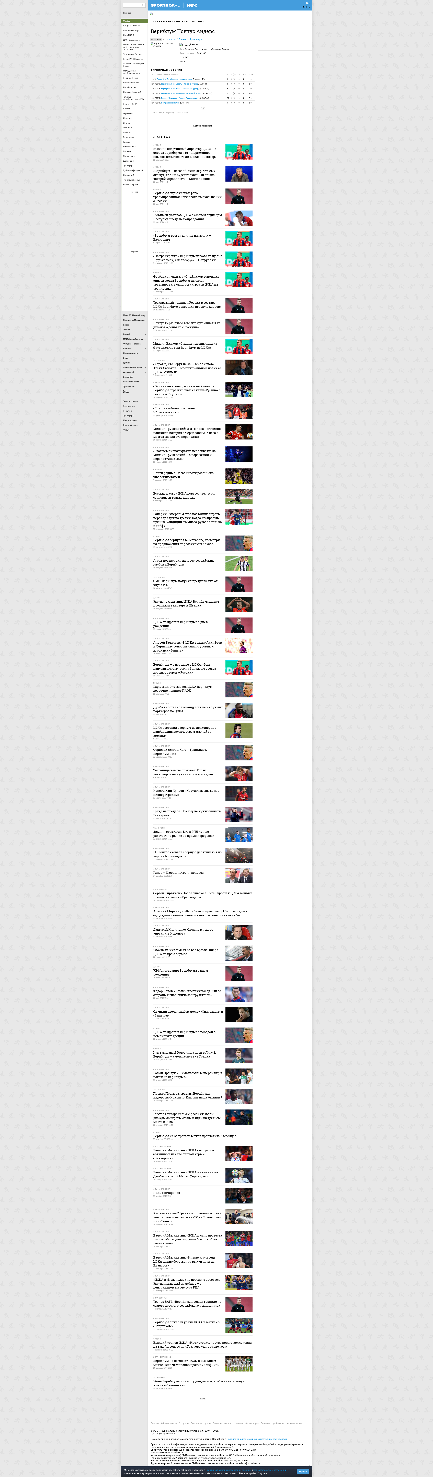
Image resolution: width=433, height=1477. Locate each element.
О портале (184, 1423)
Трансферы (196, 39)
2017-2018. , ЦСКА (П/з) (180, 89)
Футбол (126, 21)
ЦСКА (135, 243)
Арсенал (126, 257)
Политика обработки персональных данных (282, 1423)
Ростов (135, 225)
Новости (170, 39)
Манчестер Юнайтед (143, 275)
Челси (143, 294)
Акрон (126, 197)
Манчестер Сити (135, 275)
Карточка (156, 39)
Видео (182, 39)
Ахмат (135, 197)
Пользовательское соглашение (228, 1423)
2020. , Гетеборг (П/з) (178, 79)
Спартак (135, 234)
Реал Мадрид (126, 294)
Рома (135, 294)
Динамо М (135, 207)
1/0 (250, 79)
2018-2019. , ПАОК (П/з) (180, 84)
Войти (306, 7)
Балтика (143, 197)
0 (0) (233, 79)
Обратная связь (169, 1423)
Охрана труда (252, 1423)
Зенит (143, 207)
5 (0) (233, 98)
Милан (126, 284)
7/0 (250, 98)
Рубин (126, 234)
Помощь (155, 1423)
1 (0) (233, 89)
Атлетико (135, 257)
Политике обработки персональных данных (228, 1470)
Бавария (143, 257)
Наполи (135, 284)
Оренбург (126, 225)
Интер (143, 266)
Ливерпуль (126, 275)
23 (228, 98)
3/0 (250, 93)
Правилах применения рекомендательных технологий (257, 1439)
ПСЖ (143, 284)
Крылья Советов (135, 216)
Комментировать (203, 125)
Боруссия (135, 266)
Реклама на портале (201, 1423)
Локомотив (143, 216)
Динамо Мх (126, 207)
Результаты (178, 21)
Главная (127, 13)
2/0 (250, 84)
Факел (143, 234)
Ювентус (135, 303)
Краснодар (126, 216)
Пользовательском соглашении (270, 1470)
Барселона (126, 266)
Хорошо (303, 1471)
